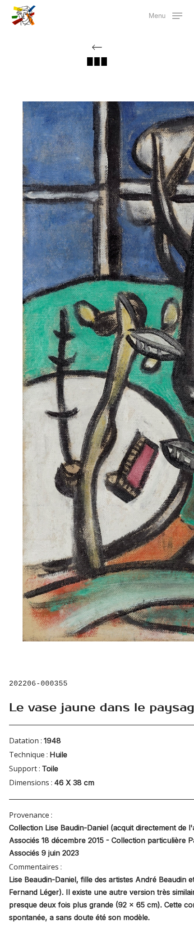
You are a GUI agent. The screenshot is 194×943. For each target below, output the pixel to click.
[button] (165, 14)
